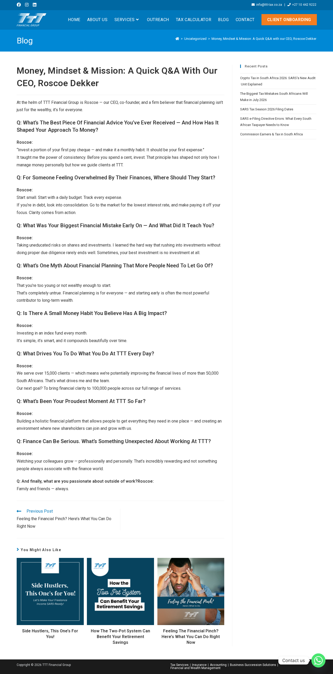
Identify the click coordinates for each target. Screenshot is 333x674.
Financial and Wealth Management (195, 668)
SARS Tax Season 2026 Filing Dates (266, 109)
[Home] (177, 39)
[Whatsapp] (318, 660)
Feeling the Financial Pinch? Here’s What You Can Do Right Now (191, 636)
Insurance (199, 665)
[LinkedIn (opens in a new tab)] (35, 5)
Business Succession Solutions (253, 665)
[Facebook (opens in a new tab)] (20, 5)
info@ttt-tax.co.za (268, 5)
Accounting (218, 665)
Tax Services (179, 665)
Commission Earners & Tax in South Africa (271, 134)
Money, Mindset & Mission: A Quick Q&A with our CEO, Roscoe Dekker (264, 39)
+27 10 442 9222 (303, 5)
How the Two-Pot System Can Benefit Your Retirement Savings (120, 636)
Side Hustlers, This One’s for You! (50, 633)
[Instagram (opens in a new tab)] (27, 5)
